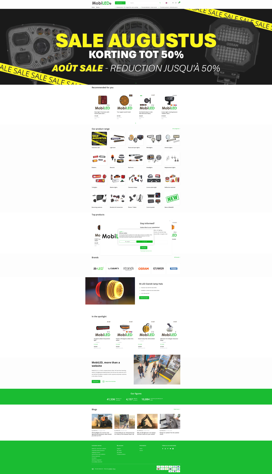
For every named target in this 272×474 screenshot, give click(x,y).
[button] (121, 231)
